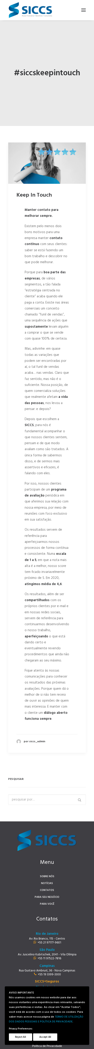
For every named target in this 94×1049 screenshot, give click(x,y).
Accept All (45, 1037)
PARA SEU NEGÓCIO (47, 897)
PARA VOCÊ (47, 904)
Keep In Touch (34, 195)
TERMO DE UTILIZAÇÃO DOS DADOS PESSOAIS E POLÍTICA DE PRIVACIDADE (46, 1019)
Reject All (20, 1037)
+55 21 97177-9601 (49, 942)
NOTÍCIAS (47, 883)
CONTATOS (47, 890)
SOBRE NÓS (47, 876)
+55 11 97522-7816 (49, 958)
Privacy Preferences (20, 1029)
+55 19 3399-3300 (49, 974)
